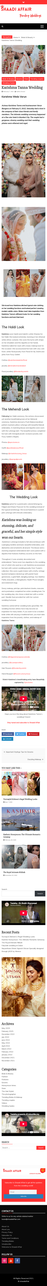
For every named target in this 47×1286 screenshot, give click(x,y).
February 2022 (7, 1052)
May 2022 (6, 1043)
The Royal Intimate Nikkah (14, 872)
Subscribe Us (7, 1235)
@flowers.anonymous (21, 674)
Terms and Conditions (10, 1238)
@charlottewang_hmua (17, 453)
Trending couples (37, 79)
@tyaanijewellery (16, 662)
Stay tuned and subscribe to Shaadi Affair (23, 722)
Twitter (21, 734)
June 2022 (6, 1040)
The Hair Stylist (8, 1091)
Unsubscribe (6, 1244)
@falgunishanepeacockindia (19, 657)
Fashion (5, 1076)
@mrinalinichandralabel (17, 366)
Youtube (11, 1260)
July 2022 (5, 1037)
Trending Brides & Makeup (12, 1097)
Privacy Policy (7, 1232)
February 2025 (7, 1031)
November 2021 (8, 1060)
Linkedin (8, 739)
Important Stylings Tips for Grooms (19, 752)
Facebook (8, 734)
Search (4, 889)
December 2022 (8, 1034)
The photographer (9, 1094)
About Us (5, 1226)
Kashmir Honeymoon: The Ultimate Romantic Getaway (23, 940)
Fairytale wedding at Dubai (12, 945)
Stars (26, 79)
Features (5, 1079)
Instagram (4, 1260)
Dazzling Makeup (34, 759)
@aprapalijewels (15, 459)
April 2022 (6, 1046)
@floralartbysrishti (21, 371)
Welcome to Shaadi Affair (12, 1247)
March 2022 (6, 1049)
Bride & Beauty (8, 79)
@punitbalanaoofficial (15, 448)
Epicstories (28, 682)
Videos (4, 1103)
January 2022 (7, 1055)
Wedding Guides (8, 83)
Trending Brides (8, 1241)
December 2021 (8, 1057)
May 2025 (6, 1028)
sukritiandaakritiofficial (18, 360)
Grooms (19, 79)
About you (6, 1229)
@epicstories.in (13, 442)
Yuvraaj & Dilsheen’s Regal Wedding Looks (20, 799)
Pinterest (34, 734)
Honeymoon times (9, 1085)
